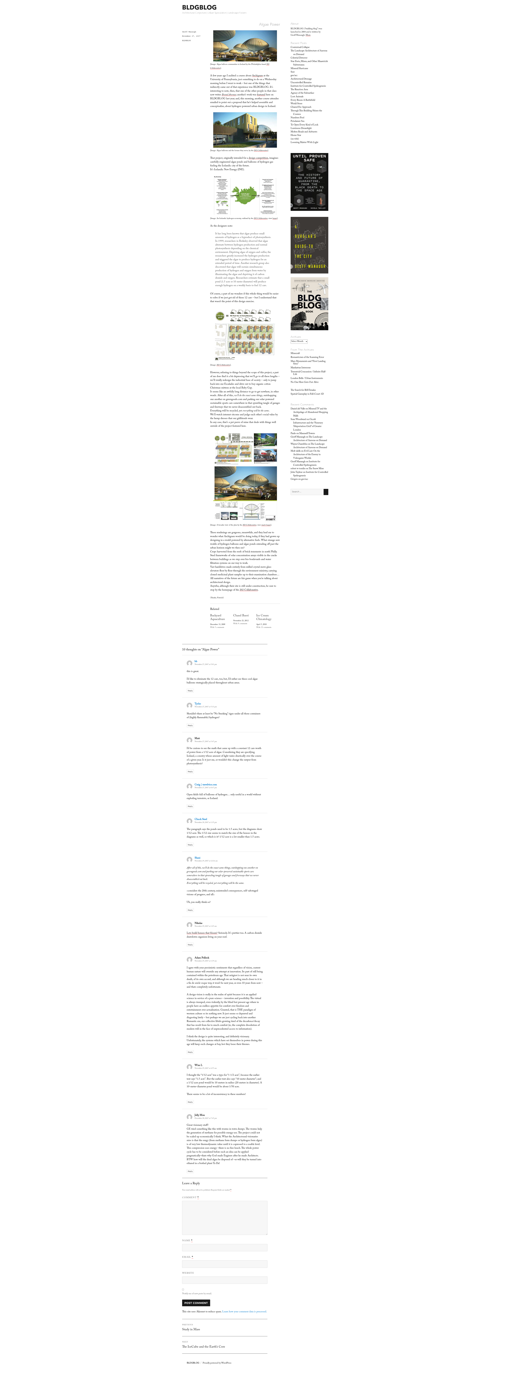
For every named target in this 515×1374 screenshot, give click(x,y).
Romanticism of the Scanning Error (307, 357)
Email (187, 1257)
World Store (296, 104)
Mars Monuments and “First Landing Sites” (308, 362)
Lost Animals (297, 97)
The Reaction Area (299, 90)
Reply (190, 691)
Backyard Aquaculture (217, 617)
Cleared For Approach (301, 107)
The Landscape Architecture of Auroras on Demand (309, 52)
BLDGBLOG (199, 7)
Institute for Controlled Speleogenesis (308, 86)
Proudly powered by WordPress (217, 1363)
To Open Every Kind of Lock (304, 125)
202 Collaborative (261, 150)
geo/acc (294, 76)
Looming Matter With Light (304, 143)
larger (275, 218)
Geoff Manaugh (189, 32)
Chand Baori (241, 615)
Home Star (296, 135)
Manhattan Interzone (301, 368)
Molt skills (296, 451)
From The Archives (302, 349)
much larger (266, 525)
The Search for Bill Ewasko (303, 390)
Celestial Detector (299, 58)
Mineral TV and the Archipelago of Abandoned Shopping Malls (310, 412)
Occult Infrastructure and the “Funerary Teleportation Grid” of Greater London (308, 425)
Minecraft (295, 354)
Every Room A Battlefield (303, 100)
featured (261, 95)
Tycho (198, 704)
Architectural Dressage (301, 79)
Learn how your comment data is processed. (244, 1312)
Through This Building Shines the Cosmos (306, 112)
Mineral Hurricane (299, 69)
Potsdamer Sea (297, 121)
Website (188, 1273)
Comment (190, 1198)
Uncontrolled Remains (301, 83)
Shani (197, 858)
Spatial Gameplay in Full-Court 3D (307, 394)
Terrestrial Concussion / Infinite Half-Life (308, 373)
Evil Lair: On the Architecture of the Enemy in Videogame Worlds (307, 454)
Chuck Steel (201, 819)
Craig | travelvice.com (206, 785)
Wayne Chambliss (299, 444)
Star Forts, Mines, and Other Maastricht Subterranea (309, 63)
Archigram (257, 76)
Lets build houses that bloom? (202, 933)
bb (196, 662)
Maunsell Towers (307, 434)
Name (187, 1241)
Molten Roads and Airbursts (304, 132)
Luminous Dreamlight (301, 128)
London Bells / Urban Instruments (307, 378)
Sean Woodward (298, 420)
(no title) (295, 139)
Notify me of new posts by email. (197, 1294)
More (308, 35)
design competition (258, 158)
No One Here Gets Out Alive (305, 382)
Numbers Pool (297, 118)
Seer (293, 72)
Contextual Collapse (300, 47)
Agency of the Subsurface (302, 93)
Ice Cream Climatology (263, 617)
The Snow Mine (316, 469)
